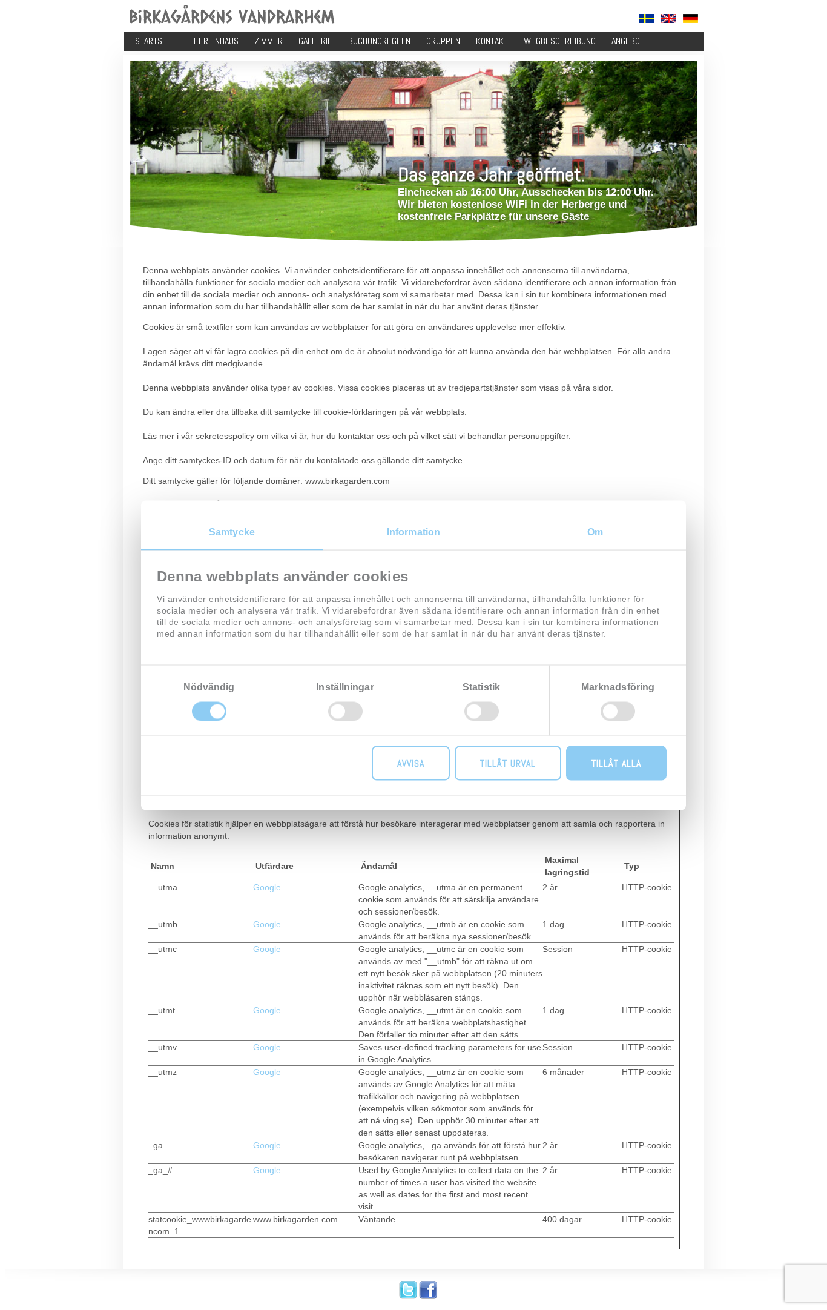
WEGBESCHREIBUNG (560, 41)
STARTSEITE (156, 41)
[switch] (345, 711)
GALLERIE (315, 41)
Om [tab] (595, 531)
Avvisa (410, 762)
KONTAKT (492, 41)
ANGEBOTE (630, 41)
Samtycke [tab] (232, 531)
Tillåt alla (616, 762)
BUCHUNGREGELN (379, 41)
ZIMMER (268, 41)
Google (267, 887)
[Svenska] (646, 20)
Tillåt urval (508, 762)
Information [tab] (413, 531)
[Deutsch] (690, 20)
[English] (668, 20)
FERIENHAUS (216, 41)
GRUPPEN (443, 41)
